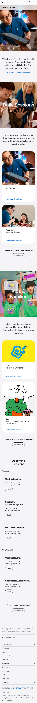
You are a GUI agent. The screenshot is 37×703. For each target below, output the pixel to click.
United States (5, 692)
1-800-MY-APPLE (16, 688)
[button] (24, 2)
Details (10, 489)
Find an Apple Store (18, 687)
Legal (3, 700)
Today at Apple (8, 7)
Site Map (9, 700)
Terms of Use (15, 698)
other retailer (29, 687)
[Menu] (34, 2)
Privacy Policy (6, 698)
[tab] (16, 48)
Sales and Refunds (26, 698)
